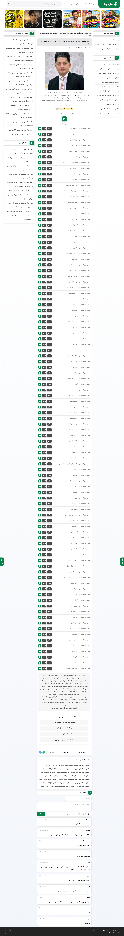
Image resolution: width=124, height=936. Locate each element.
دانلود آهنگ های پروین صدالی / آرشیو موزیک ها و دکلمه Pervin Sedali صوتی (65, 786)
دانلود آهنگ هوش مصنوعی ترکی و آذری (106, 45)
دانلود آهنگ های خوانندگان (76, 48)
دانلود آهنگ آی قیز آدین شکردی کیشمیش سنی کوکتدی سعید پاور (20, 168)
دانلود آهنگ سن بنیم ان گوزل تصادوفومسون (20, 211)
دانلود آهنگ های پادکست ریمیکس (108, 73)
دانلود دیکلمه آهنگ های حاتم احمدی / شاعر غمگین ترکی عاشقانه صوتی (67, 776)
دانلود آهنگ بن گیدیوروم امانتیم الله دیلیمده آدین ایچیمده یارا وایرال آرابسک (20, 205)
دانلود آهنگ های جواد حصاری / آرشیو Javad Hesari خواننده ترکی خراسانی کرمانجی (20, 132)
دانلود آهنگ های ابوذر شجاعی (109, 87)
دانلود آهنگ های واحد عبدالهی (64, 740)
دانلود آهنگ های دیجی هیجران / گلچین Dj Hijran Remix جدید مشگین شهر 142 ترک (21, 99)
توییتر (5, 933)
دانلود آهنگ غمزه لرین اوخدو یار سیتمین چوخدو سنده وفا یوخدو (19, 218)
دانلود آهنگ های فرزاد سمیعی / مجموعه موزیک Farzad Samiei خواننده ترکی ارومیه (19, 124)
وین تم (107, 933)
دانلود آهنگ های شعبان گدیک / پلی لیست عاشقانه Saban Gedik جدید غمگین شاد (21, 151)
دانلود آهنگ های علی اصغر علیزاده (108, 113)
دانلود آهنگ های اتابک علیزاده (64, 734)
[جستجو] (9, 4)
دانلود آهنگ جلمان (112, 78)
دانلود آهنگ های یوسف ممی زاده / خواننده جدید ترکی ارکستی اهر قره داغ (21, 107)
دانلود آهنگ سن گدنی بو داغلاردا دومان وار (21, 191)
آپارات (9, 933)
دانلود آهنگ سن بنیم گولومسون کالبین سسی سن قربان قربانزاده (20, 197)
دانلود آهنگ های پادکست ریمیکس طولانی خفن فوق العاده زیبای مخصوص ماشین (19, 184)
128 (45, 128)
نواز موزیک (88, 33)
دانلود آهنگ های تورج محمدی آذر (64, 722)
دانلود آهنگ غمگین (81, 4)
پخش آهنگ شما (69, 4)
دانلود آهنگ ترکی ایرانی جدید (110, 82)
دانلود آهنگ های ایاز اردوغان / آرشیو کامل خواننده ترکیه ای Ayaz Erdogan (66, 783)
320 (50, 128)
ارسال (41, 814)
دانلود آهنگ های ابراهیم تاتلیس (109, 100)
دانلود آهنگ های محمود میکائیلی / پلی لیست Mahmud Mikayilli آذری (67, 765)
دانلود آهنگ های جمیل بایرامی (64, 728)
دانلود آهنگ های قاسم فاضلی (109, 109)
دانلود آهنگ (92, 4)
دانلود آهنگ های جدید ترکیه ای (109, 69)
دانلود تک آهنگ (113, 40)
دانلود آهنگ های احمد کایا (110, 104)
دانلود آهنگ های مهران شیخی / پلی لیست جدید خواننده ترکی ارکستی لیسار (66, 769)
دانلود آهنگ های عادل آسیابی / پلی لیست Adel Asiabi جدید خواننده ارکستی (19, 116)
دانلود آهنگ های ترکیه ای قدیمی (109, 65)
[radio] (71, 109)
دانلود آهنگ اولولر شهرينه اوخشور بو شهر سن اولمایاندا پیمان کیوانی (20, 176)
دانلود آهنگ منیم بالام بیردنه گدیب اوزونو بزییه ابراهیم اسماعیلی (20, 160)
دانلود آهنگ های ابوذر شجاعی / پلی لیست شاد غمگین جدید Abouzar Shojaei (64, 772)
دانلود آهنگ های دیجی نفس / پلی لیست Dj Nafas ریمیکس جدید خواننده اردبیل (64, 779)
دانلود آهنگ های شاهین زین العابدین (107, 96)
